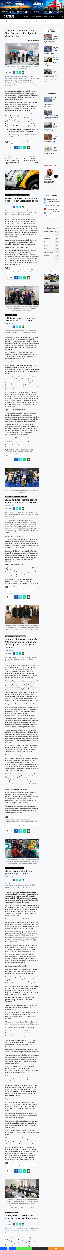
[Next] (56, 176)
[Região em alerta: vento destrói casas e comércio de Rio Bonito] (48, 125)
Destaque (46, 235)
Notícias (8, 271)
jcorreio (20, 141)
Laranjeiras (25, 17)
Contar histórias (26, 1163)
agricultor (23, 817)
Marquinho (36, 40)
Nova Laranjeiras (21, 496)
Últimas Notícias (48, 231)
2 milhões (14, 586)
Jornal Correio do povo (29, 141)
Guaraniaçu (14, 1212)
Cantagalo (9, 315)
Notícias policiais (15, 271)
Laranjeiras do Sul (29, 269)
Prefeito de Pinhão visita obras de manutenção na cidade (31, 160)
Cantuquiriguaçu (13, 141)
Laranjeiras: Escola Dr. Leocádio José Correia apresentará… (51, 117)
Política (51, 17)
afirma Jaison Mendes (14, 817)
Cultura (13, 868)
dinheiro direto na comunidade (22, 819)
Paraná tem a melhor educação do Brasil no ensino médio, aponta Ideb (12, 161)
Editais (46, 245)
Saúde (46, 259)
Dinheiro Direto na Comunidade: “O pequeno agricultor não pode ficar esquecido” (21, 822)
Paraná (38, 17)
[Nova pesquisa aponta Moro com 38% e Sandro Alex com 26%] (48, 37)
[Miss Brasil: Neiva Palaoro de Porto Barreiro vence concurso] (48, 137)
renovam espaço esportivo (12, 593)
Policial (44, 17)
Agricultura (9, 636)
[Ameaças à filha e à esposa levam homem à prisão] (48, 49)
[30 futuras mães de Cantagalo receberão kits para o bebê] (48, 71)
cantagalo (11, 449)
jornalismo (20, 269)
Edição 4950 (51, 288)
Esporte (13, 496)
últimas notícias (14, 143)
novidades (23, 271)
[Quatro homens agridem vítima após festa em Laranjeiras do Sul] (48, 59)
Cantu (33, 17)
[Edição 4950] (51, 283)
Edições (46, 255)
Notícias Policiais (24, 195)
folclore (34, 1163)
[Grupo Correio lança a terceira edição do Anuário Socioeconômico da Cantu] (48, 149)
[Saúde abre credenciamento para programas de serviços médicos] (48, 99)
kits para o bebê (28, 451)
